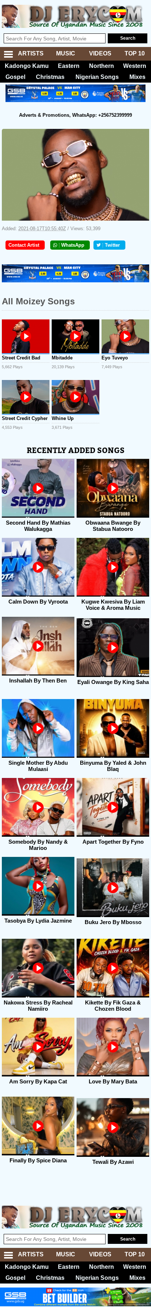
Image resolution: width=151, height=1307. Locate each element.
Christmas (50, 77)
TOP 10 (135, 53)
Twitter (112, 245)
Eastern (69, 66)
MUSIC (65, 53)
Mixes (137, 77)
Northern (101, 66)
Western (134, 66)
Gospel (15, 77)
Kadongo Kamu (27, 66)
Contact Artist (23, 245)
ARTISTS (31, 53)
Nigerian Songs (97, 77)
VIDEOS (100, 53)
